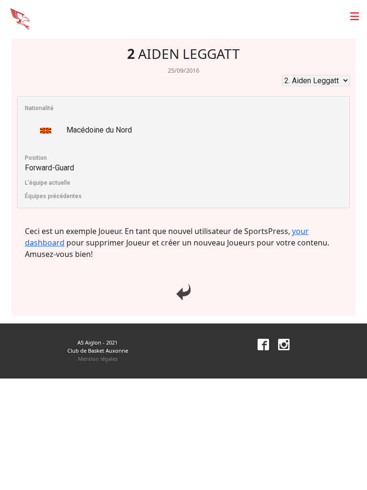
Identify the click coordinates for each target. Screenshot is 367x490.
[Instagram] (280, 343)
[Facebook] (259, 343)
